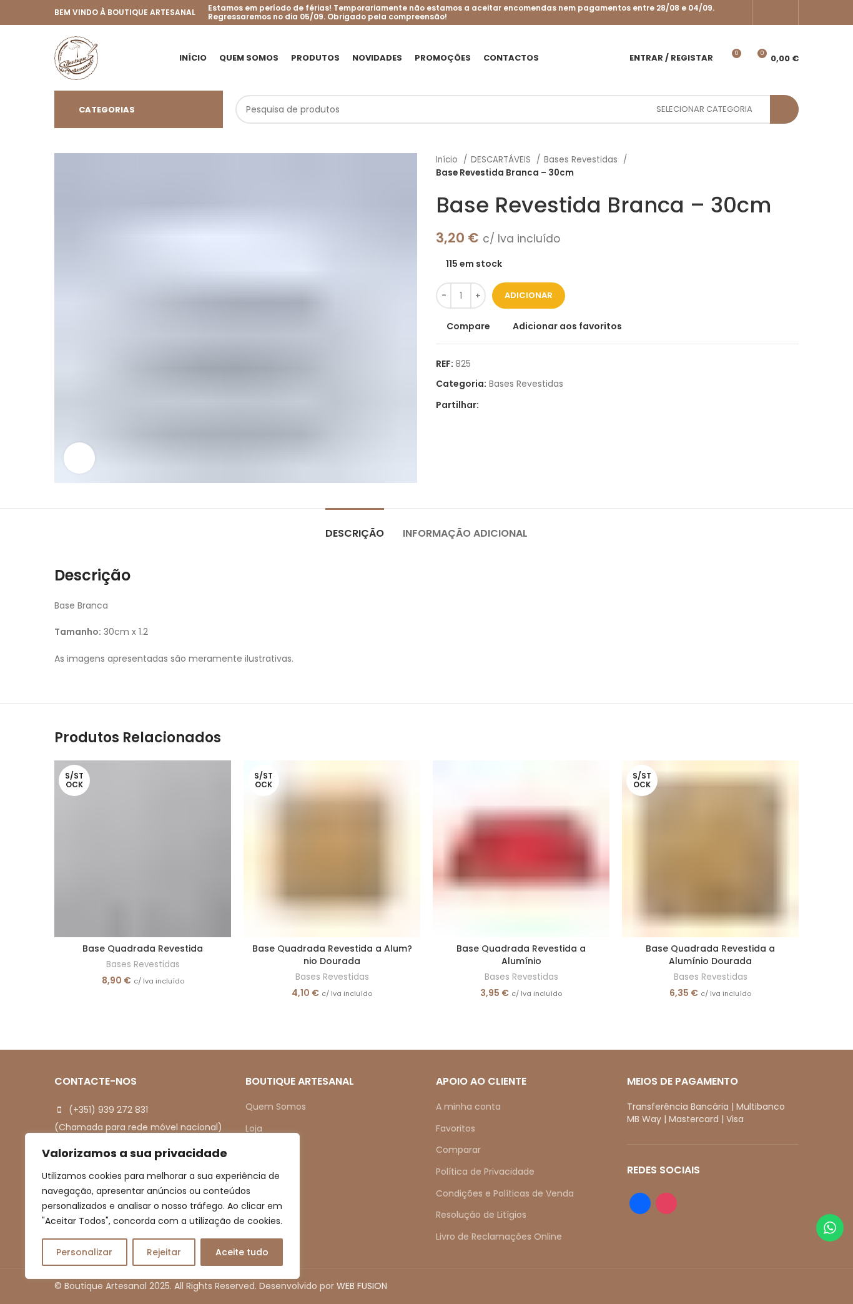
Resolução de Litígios (481, 1214)
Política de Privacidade (485, 1171)
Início (448, 160)
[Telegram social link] (547, 405)
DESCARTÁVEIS (502, 160)
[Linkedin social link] (532, 405)
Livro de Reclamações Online (499, 1236)
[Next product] (792, 166)
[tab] (354, 527)
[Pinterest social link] (518, 405)
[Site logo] (76, 57)
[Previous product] (767, 166)
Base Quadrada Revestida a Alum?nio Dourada (332, 954)
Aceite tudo (242, 1252)
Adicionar (529, 295)
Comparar (458, 1149)
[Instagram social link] (784, 12)
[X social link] (503, 405)
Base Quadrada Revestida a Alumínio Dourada (710, 954)
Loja (253, 1128)
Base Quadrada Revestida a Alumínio (521, 954)
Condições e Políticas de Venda (505, 1193)
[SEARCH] (784, 109)
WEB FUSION (362, 1286)
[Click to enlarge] (79, 458)
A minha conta (468, 1106)
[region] (162, 1206)
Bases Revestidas (582, 160)
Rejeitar (164, 1252)
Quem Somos (275, 1106)
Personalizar (84, 1252)
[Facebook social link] (767, 12)
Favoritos (455, 1128)
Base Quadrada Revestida (142, 948)
